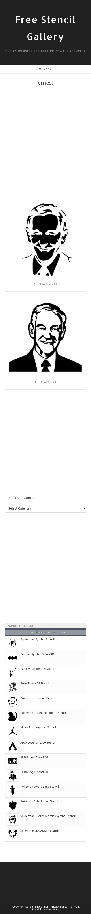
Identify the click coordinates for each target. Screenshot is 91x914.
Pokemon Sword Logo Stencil (39, 787)
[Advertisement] (45, 150)
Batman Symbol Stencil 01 (37, 654)
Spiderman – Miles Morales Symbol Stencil (48, 816)
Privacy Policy (59, 906)
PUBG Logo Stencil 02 (34, 757)
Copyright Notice (22, 906)
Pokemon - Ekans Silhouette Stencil (43, 713)
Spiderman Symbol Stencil (37, 639)
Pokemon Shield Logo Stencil (39, 801)
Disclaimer (41, 906)
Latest (28, 626)
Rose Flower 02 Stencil (34, 683)
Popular (13, 626)
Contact (52, 909)
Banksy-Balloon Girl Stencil (37, 669)
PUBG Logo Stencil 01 (34, 772)
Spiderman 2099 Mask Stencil (39, 831)
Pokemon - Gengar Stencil (37, 698)
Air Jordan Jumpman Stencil (38, 727)
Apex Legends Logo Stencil (37, 742)
